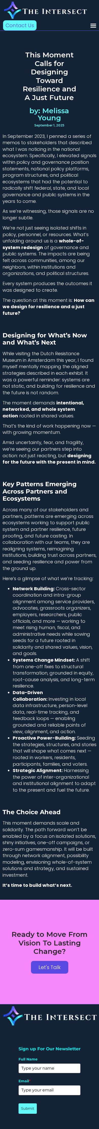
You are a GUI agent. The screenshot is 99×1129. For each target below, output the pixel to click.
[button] (93, 25)
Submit (27, 1108)
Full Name (28, 1059)
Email (24, 1081)
